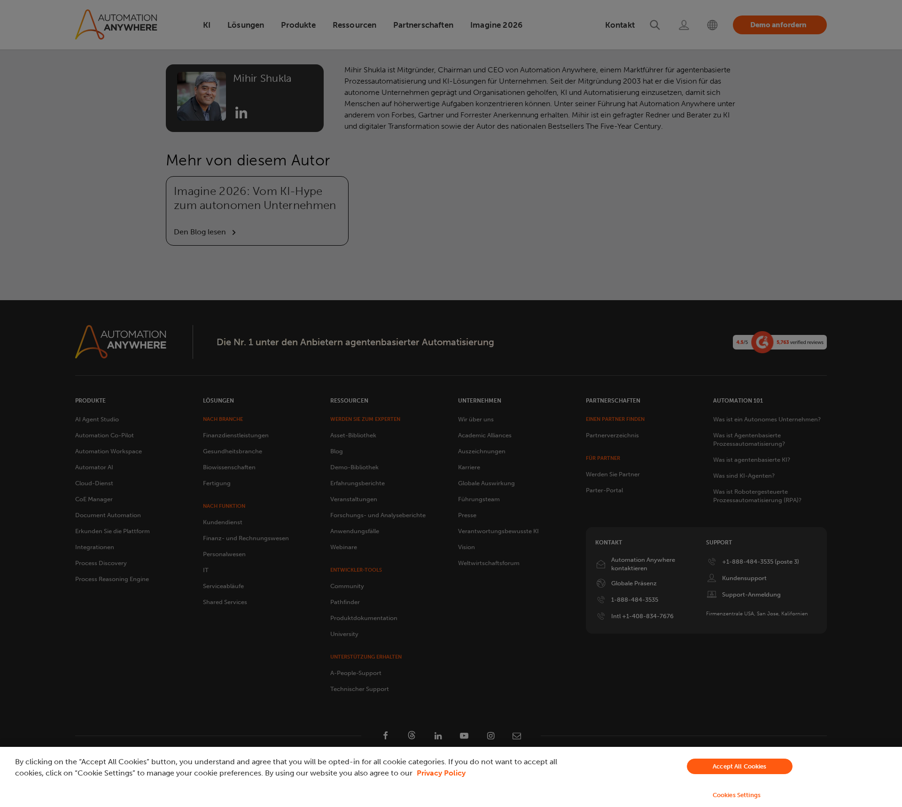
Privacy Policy (441, 772)
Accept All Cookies (739, 766)
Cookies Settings (737, 795)
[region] (451, 777)
